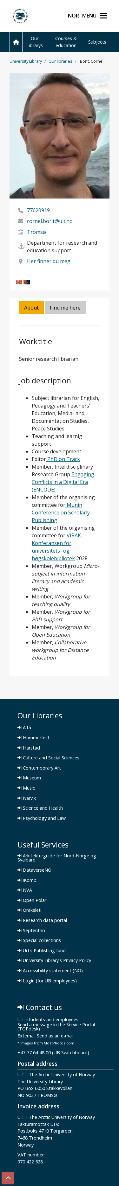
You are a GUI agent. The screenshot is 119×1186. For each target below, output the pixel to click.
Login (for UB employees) (49, 981)
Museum (31, 778)
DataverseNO (36, 870)
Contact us (43, 1007)
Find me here (65, 307)
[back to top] (8, 1178)
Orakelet (31, 910)
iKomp (29, 880)
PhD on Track (63, 459)
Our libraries (60, 61)
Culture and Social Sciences (50, 758)
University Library (26, 61)
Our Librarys (34, 41)
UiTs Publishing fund (44, 950)
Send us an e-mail (55, 1036)
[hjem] (16, 42)
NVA (27, 890)
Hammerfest (36, 738)
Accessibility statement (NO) (52, 970)
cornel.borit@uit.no (50, 221)
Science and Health (42, 808)
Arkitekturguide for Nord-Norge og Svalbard (56, 858)
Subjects (97, 42)
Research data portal (44, 920)
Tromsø (36, 231)
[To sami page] (26, 281)
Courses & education (66, 41)
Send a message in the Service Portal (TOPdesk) (56, 1027)
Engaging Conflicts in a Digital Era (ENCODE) (63, 482)
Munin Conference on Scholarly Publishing (61, 512)
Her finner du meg (48, 261)
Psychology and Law (44, 818)
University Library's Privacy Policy (56, 960)
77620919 (38, 210)
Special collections (41, 940)
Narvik (29, 798)
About (31, 307)
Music (28, 788)
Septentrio (33, 930)
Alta (26, 727)
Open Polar (34, 900)
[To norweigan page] (19, 281)
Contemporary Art (41, 768)
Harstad (31, 748)
